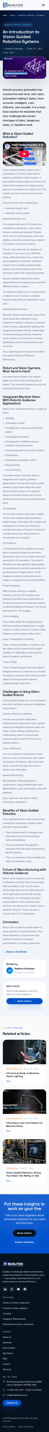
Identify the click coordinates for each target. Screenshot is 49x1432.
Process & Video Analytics (15, 1308)
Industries (7, 1342)
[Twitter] (11, 1289)
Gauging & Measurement (14, 1319)
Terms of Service (25, 1427)
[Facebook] (24, 1289)
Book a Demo (24, 1001)
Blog (13, 15)
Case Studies (9, 1348)
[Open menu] (43, 5)
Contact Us (12, 1403)
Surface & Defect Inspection (16, 1302)
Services (7, 1369)
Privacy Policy (9, 1427)
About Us (7, 1337)
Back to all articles (16, 951)
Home (5, 15)
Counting (7, 1313)
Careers (6, 1364)
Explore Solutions (24, 1242)
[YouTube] (18, 1289)
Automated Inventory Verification (18, 1324)
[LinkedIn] (5, 1289)
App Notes (8, 1353)
